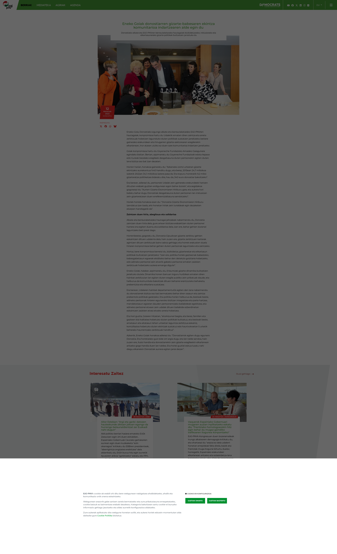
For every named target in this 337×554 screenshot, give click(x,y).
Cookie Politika (104, 515)
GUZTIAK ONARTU (195, 501)
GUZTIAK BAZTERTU (217, 501)
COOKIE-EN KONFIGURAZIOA (199, 494)
